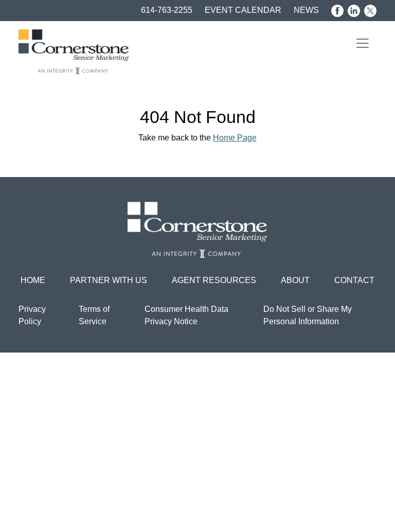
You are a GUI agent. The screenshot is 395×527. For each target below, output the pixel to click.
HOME (33, 280)
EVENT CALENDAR (243, 10)
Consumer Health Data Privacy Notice (186, 315)
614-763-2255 (166, 10)
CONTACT (354, 280)
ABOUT (295, 280)
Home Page (235, 137)
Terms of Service (94, 315)
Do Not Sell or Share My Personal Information (307, 315)
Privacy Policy (32, 315)
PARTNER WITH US (108, 280)
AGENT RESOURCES (214, 280)
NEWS (306, 10)
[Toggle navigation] (362, 43)
